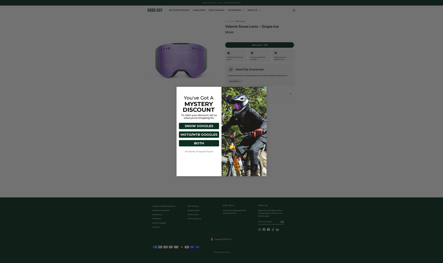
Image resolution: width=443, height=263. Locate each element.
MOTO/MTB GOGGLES (199, 135)
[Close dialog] (264, 90)
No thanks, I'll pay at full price (199, 151)
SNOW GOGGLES (199, 126)
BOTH (199, 143)
